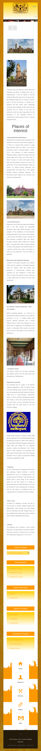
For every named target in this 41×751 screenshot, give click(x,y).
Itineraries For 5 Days (16, 568)
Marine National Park (16, 644)
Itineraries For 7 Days (16, 572)
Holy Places (30, 745)
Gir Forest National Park (16, 640)
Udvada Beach (14, 623)
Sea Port (12, 593)
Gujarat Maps (14, 598)
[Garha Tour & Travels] (20, 7)
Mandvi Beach (14, 614)
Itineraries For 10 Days (16, 577)
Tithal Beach (13, 619)
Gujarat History (12, 745)
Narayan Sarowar (15, 648)
